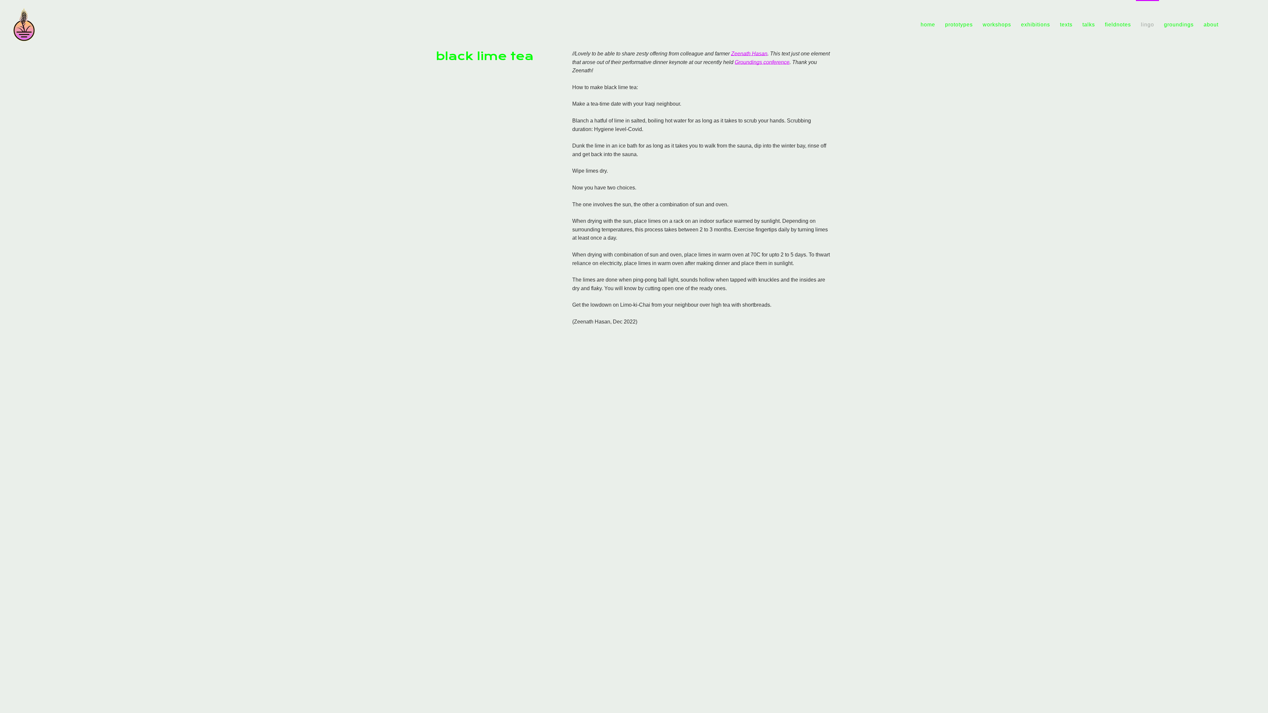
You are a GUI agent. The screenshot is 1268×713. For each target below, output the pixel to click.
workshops (997, 24)
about (1211, 24)
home (928, 24)
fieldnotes (1118, 24)
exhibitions (1035, 24)
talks (1088, 24)
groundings (1179, 24)
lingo (1147, 24)
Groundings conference (762, 62)
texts (1066, 24)
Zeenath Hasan (749, 53)
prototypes (959, 24)
